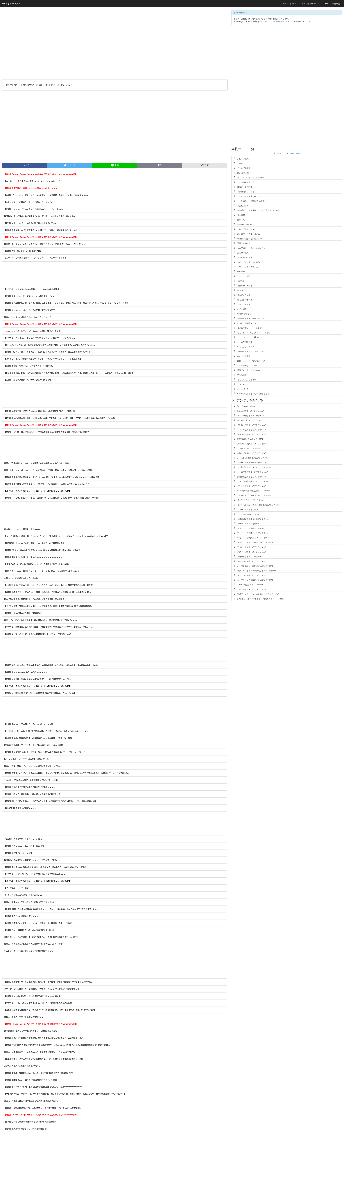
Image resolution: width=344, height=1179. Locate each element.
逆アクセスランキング (311, 3)
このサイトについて (289, 3)
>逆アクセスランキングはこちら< (286, 153)
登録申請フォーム (283, 21)
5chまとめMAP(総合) (11, 3)
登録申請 (336, 3)
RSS (326, 3)
